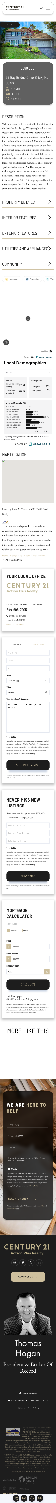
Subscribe (28, 876)
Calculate (28, 984)
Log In (35, 1408)
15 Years (26, 930)
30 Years (14, 930)
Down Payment (12, 953)
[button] (4, 40)
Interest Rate (12, 966)
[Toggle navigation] (48, 8)
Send (18, 1200)
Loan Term (11, 924)
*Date (8, 675)
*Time (8, 687)
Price (8, 941)
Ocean (27, 555)
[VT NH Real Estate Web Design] (28, 1480)
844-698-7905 (16, 609)
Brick (34, 555)
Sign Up (22, 1408)
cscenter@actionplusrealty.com (29, 1400)
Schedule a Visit (38, 644)
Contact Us (10, 624)
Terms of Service (11, 1208)
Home (5, 555)
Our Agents (20, 624)
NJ (20, 555)
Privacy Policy (30, 754)
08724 (42, 555)
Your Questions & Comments (17, 699)
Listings (13, 555)
